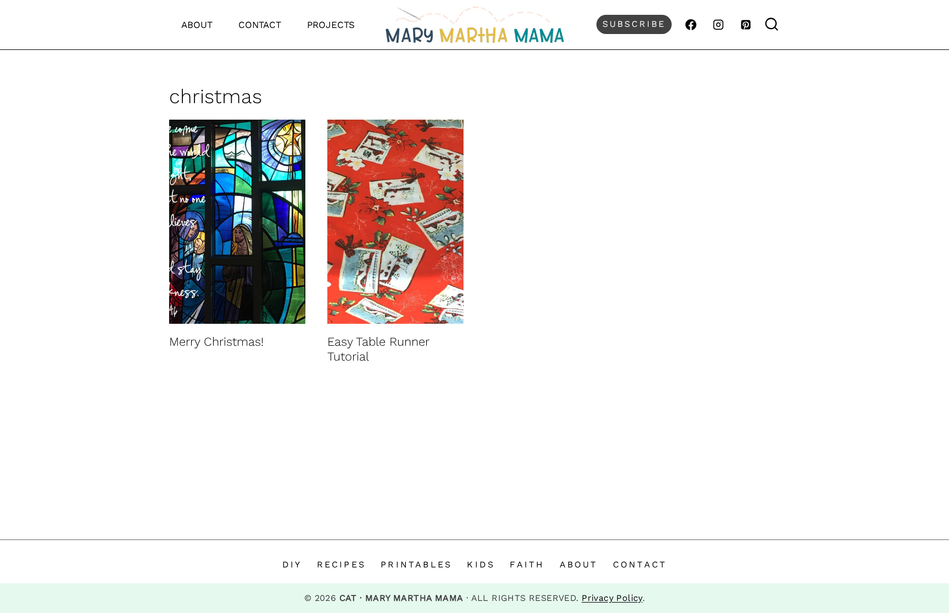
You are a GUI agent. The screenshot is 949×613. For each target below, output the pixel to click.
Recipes (341, 564)
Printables (416, 564)
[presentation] (237, 222)
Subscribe (634, 24)
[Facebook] (691, 25)
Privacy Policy (612, 598)
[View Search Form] (771, 24)
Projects (331, 24)
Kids (481, 564)
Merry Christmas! (216, 341)
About (197, 24)
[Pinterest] (746, 25)
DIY (292, 564)
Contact (259, 24)
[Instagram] (718, 25)
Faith (527, 564)
